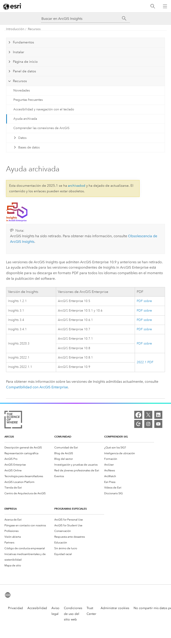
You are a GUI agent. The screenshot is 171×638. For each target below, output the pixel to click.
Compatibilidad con (37, 387)
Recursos (34, 29)
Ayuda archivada (25, 119)
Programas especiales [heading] (70, 508)
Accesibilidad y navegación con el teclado (43, 109)
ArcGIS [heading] (9, 436)
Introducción (15, 29)
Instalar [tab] (18, 52)
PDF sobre (144, 301)
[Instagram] (148, 424)
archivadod (76, 186)
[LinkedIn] (158, 415)
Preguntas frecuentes (28, 100)
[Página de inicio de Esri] (12, 6)
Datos (22, 138)
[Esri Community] (138, 424)
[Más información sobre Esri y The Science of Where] (13, 420)
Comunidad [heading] (62, 436)
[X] (148, 415)
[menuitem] (29, 447)
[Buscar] (152, 6)
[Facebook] (138, 415)
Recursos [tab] (20, 81)
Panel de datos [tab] (24, 71)
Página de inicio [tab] (25, 62)
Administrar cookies (115, 608)
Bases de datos (29, 147)
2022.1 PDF (145, 362)
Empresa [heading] (10, 508)
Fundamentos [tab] (23, 42)
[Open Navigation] (165, 6)
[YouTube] (158, 424)
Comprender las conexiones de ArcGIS (41, 128)
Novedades (21, 90)
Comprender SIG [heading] (116, 436)
